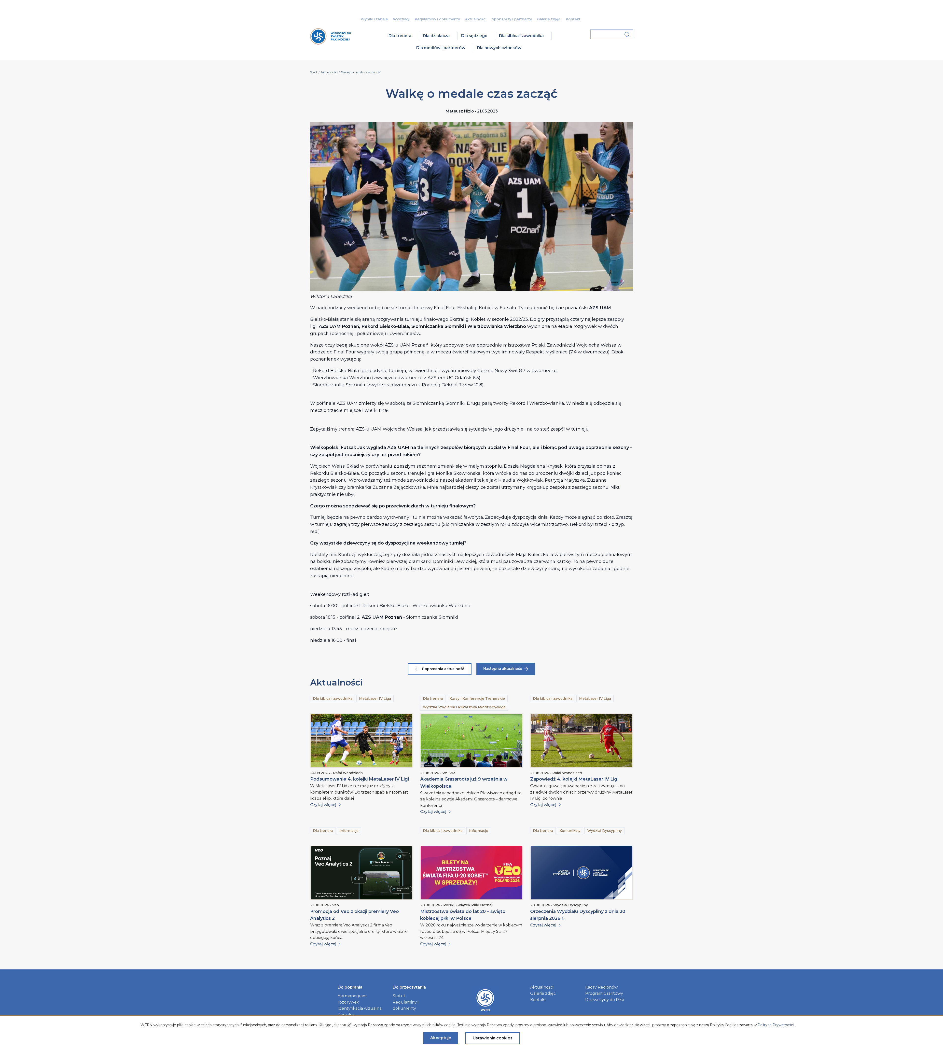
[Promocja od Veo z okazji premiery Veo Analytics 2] (361, 873)
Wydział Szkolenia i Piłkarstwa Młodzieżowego (464, 707)
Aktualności (475, 19)
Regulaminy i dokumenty (437, 19)
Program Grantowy (604, 993)
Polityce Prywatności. (776, 1025)
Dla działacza (436, 35)
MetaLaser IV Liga (375, 698)
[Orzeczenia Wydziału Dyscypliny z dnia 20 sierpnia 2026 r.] (581, 873)
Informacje (349, 830)
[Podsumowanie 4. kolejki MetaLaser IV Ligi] (361, 740)
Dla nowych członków (499, 47)
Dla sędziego (474, 35)
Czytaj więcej (323, 804)
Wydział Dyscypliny (604, 830)
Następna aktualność (502, 668)
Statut (399, 995)
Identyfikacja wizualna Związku (360, 1011)
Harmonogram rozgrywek (352, 999)
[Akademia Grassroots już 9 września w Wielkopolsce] (471, 740)
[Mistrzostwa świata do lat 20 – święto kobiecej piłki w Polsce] (471, 873)
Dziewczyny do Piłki (604, 999)
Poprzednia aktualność (443, 669)
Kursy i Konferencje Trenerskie (477, 698)
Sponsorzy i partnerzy (512, 19)
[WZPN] (330, 42)
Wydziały (401, 19)
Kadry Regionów (601, 987)
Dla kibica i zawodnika (521, 35)
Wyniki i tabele (374, 19)
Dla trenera (399, 35)
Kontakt (573, 19)
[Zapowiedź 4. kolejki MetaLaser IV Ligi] (581, 740)
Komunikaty (570, 830)
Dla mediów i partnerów (440, 47)
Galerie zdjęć (548, 19)
